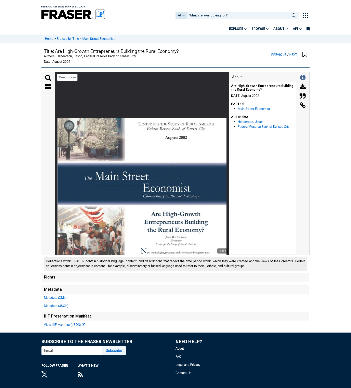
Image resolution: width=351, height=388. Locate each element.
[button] (304, 54)
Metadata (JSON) (56, 306)
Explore (236, 29)
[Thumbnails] (48, 87)
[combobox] (238, 15)
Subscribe (114, 350)
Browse (258, 29)
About (279, 29)
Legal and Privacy (188, 365)
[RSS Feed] (88, 374)
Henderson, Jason (250, 122)
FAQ (178, 357)
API (295, 29)
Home (49, 39)
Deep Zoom (67, 77)
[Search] (48, 77)
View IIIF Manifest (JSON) (62, 325)
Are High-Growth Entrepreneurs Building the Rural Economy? (262, 88)
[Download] (302, 87)
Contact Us (183, 373)
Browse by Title (68, 39)
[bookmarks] (308, 28)
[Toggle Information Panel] (303, 77)
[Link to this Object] (302, 105)
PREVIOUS (279, 55)
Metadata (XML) (55, 298)
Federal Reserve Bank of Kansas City (263, 127)
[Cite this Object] (302, 96)
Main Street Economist (98, 39)
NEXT (293, 55)
